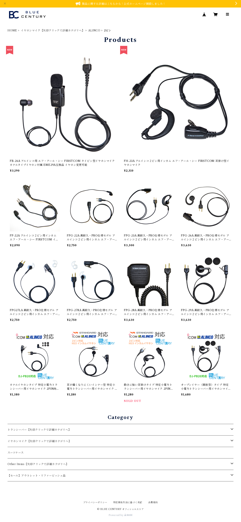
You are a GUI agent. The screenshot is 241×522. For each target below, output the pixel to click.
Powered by (116, 515)
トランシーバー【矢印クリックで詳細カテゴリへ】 (39, 429)
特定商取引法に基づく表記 (127, 502)
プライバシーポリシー (95, 502)
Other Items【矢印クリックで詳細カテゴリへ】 (38, 464)
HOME (12, 30)
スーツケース (16, 452)
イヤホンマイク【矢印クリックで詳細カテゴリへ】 (53, 30)
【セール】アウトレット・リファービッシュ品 (37, 475)
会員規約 (153, 502)
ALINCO (94, 30)
